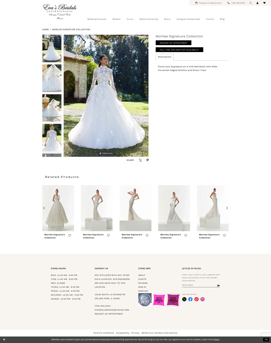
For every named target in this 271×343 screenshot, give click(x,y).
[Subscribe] (218, 285)
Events (142, 279)
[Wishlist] (264, 3)
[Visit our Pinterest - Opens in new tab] (196, 299)
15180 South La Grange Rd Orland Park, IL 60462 (110, 297)
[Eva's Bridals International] (59, 11)
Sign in (142, 287)
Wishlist (143, 291)
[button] (257, 3)
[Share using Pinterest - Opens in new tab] (148, 160)
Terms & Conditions (103, 333)
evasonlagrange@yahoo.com (112, 310)
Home (45, 30)
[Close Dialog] (4, 339)
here (216, 340)
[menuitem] (208, 3)
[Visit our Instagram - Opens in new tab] (202, 299)
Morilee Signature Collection (71, 30)
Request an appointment (109, 314)
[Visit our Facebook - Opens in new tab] (190, 299)
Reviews (143, 283)
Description (164, 57)
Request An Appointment (173, 43)
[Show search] (250, 3)
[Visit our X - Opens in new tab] (184, 299)
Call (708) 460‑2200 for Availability (179, 50)
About (141, 275)
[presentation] (58, 208)
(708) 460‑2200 (103, 306)
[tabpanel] (52, 49)
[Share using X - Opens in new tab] (140, 160)
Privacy (135, 333)
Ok (266, 340)
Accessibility (122, 333)
